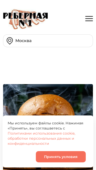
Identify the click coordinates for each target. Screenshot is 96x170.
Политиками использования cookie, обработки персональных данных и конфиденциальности (41, 138)
